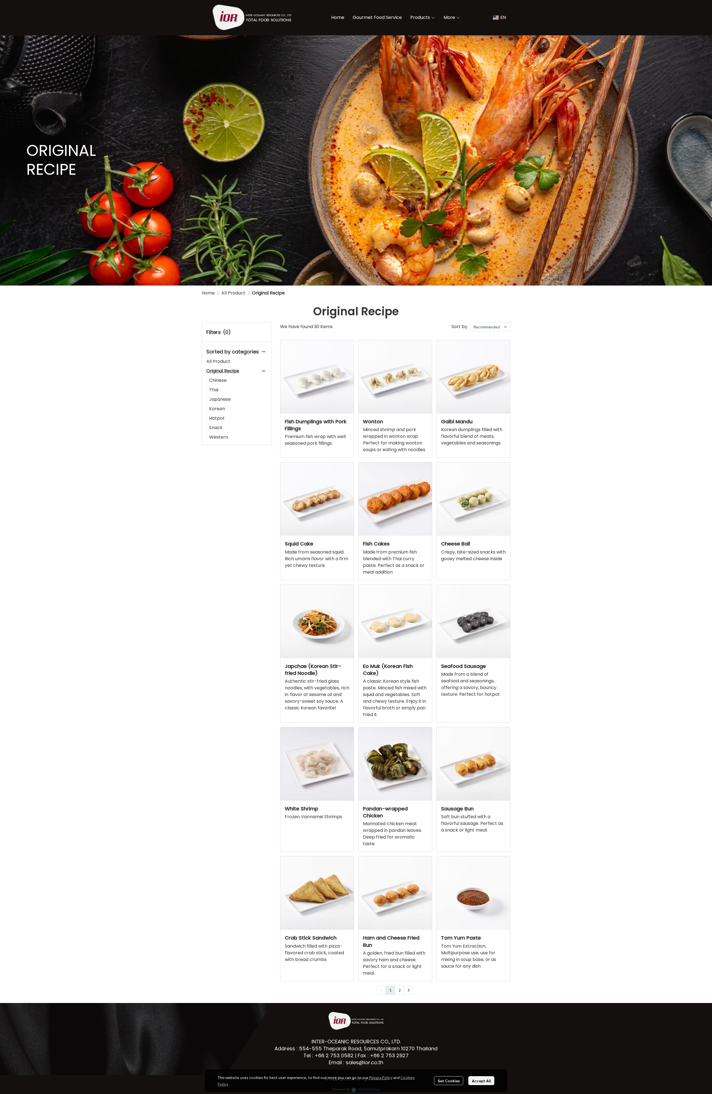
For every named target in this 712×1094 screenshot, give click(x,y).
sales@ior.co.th (364, 1062)
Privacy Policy (380, 1077)
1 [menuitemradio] (390, 989)
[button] (499, 17)
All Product (233, 293)
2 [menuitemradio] (400, 989)
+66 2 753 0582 (334, 1055)
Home (208, 293)
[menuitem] (408, 990)
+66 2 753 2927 (389, 1055)
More (450, 17)
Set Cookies (449, 1080)
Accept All (481, 1080)
